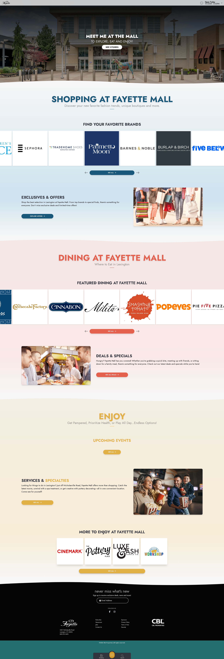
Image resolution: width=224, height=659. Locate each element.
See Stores (112, 47)
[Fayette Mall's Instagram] (114, 611)
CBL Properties (108, 643)
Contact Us (98, 627)
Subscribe (98, 620)
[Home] (84, 3)
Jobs (96, 625)
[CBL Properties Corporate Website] (152, 622)
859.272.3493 (64, 634)
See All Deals (111, 375)
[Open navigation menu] (112, 654)
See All (111, 173)
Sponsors (124, 620)
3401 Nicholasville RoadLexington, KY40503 (67, 631)
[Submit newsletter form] (125, 600)
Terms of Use (125, 625)
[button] (213, 3)
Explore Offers (36, 216)
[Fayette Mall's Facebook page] (110, 611)
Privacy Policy (125, 622)
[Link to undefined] (30, 148)
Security (123, 627)
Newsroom (98, 622)
